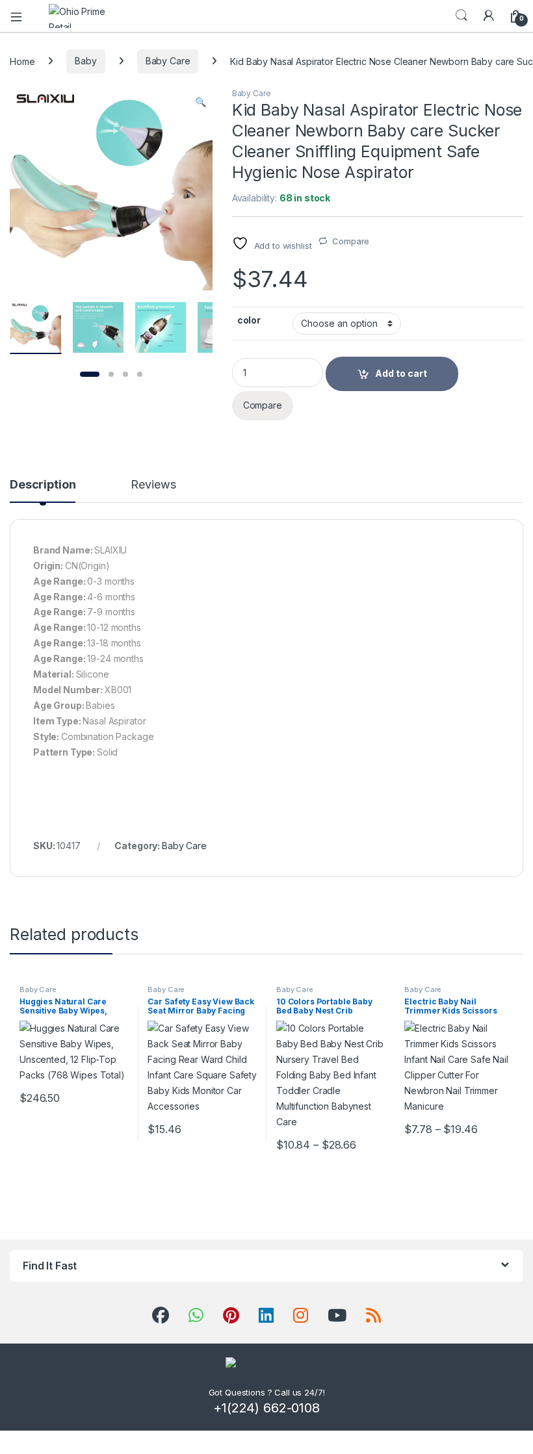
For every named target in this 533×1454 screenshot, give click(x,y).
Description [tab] (42, 485)
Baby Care (168, 60)
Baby (85, 60)
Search (461, 15)
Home (22, 60)
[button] (200, 102)
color (249, 319)
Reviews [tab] (153, 485)
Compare (350, 241)
